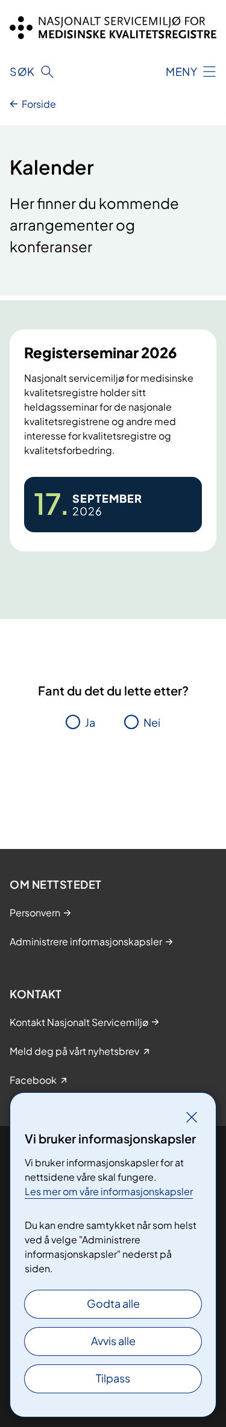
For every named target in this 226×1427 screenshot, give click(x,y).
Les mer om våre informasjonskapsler (109, 1191)
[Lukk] (191, 1117)
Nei (151, 722)
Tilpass (113, 1378)
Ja (90, 722)
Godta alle (113, 1303)
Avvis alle (113, 1341)
